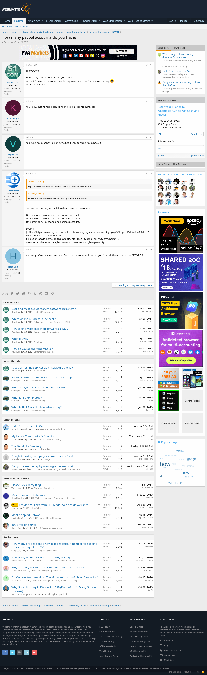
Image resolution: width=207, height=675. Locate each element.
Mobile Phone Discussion (50, 518)
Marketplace (170, 660)
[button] (42, 21)
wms (150, 390)
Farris (14, 439)
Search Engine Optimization (46, 332)
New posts (7, 26)
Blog (166, 645)
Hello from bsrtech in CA (27, 426)
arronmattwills (146, 341)
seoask (149, 429)
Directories (45, 449)
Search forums (21, 26)
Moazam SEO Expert (20, 594)
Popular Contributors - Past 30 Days (180, 174)
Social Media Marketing (50, 439)
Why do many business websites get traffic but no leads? (47, 567)
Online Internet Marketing (175, 66)
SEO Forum (104, 626)
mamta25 (148, 580)
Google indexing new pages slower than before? (42, 456)
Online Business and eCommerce (49, 322)
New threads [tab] (179, 47)
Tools (161, 155)
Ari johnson (147, 497)
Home (7, 20)
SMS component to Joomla (28, 495)
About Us (168, 640)
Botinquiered (17, 580)
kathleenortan (146, 380)
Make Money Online (109, 656)
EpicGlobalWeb (18, 518)
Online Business (107, 631)
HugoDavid (16, 498)
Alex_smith (148, 331)
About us (187, 671)
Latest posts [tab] (163, 47)
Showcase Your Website (44, 488)
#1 (151, 65)
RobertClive (16, 528)
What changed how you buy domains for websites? (178, 55)
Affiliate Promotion (139, 631)
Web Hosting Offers (139, 20)
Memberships (53, 20)
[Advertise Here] (192, 400)
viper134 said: (34, 181)
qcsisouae (148, 570)
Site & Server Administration (49, 528)
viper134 (13, 154)
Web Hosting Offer (139, 636)
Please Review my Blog (26, 485)
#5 (151, 249)
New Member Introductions (52, 429)
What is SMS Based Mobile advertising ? (36, 407)
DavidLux (8, 42)
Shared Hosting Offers (140, 641)
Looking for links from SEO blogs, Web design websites (53, 505)
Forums (18, 20)
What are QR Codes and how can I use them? (40, 387)
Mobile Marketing (37, 380)
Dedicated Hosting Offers (142, 656)
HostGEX (13, 266)
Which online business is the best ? (33, 319)
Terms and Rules (173, 671)
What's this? (198, 155)
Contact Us (169, 655)
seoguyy (15, 550)
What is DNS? (19, 339)
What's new (34, 20)
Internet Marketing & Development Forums (60, 469)
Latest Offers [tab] (164, 164)
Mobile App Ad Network (26, 515)
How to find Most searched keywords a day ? (39, 329)
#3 (151, 137)
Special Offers (89, 20)
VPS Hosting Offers (139, 651)
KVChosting (147, 370)
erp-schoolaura (146, 458)
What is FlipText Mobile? (26, 397)
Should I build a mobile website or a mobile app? (42, 377)
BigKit (150, 590)
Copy (160, 148)
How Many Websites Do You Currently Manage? (42, 557)
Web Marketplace (112, 20)
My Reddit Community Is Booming (33, 436)
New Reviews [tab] (179, 164)
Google (47, 459)
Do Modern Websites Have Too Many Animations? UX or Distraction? (54, 577)
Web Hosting (39, 342)
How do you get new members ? (32, 349)
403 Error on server (23, 525)
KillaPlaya (13, 118)
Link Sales (36, 508)
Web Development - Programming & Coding (55, 498)
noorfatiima (16, 560)
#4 (151, 173)
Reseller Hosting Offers (141, 646)
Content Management (43, 312)
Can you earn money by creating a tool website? (42, 466)
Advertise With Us (172, 650)
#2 (151, 101)
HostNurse (13, 190)
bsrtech (14, 429)
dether (150, 321)
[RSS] (203, 672)
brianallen (16, 459)
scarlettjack (147, 311)
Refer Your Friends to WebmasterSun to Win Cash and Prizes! (178, 110)
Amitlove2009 (146, 507)
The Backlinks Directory (26, 446)
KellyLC (149, 410)
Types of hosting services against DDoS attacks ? (42, 367)
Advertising (71, 20)
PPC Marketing (106, 641)
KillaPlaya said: (35, 193)
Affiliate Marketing (108, 646)
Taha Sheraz (17, 570)
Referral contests (167, 100)
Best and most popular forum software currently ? (43, 309)
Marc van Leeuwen (144, 560)
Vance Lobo (16, 488)
